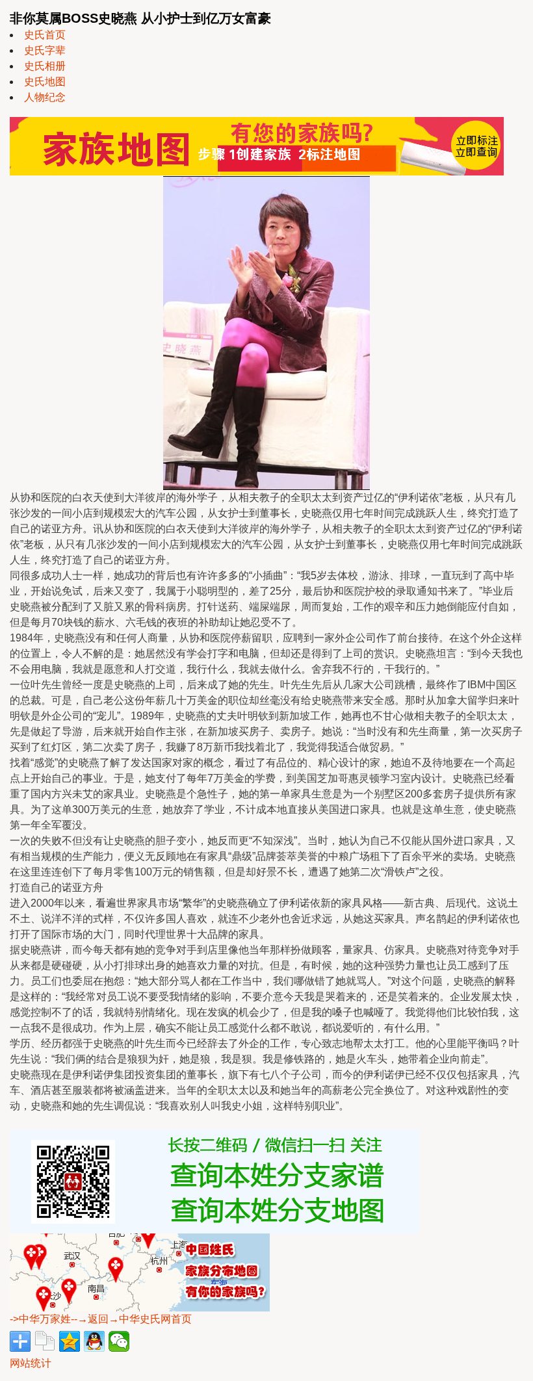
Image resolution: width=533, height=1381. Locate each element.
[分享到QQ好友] (94, 1341)
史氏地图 (45, 81)
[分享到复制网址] (44, 1341)
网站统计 (30, 1363)
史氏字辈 (45, 50)
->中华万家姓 (40, 1318)
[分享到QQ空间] (69, 1341)
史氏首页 (45, 34)
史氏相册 (45, 65)
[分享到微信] (119, 1341)
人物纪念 (45, 97)
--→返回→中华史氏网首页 (131, 1318)
